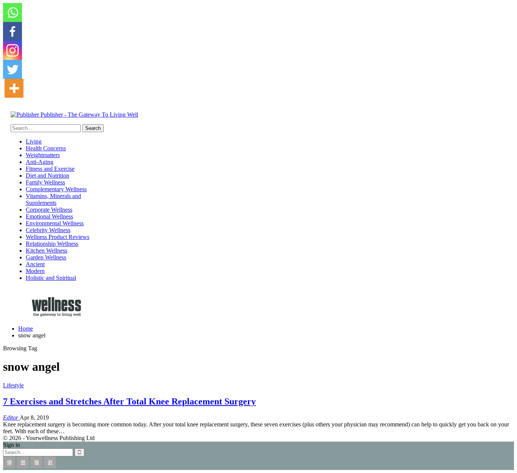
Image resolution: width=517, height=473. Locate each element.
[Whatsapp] (12, 12)
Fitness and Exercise (50, 168)
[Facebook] (12, 31)
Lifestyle (13, 385)
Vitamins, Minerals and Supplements (53, 199)
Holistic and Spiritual (51, 278)
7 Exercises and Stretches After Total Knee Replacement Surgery (129, 401)
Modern (35, 271)
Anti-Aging (39, 162)
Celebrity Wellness (48, 230)
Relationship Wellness (52, 243)
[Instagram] (12, 50)
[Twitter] (12, 69)
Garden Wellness (46, 257)
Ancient (35, 264)
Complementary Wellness (56, 189)
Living (34, 141)
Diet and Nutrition (47, 175)
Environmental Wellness (55, 223)
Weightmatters (43, 155)
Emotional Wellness (49, 216)
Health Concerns (46, 148)
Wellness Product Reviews (57, 237)
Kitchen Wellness (46, 250)
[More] (14, 88)
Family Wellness (45, 182)
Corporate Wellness (49, 209)
